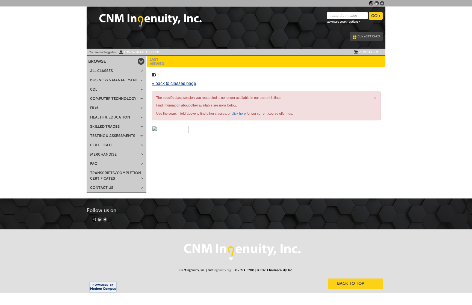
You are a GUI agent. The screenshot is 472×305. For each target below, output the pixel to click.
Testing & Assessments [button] (112, 136)
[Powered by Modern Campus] (103, 286)
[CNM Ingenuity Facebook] (382, 3)
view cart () (369, 52)
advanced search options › (343, 21)
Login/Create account (142, 52)
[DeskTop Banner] (144, 19)
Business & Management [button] (114, 80)
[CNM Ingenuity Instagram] (371, 3)
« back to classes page (174, 83)
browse (97, 61)
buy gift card (369, 36)
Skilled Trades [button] (105, 126)
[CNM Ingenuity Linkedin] (376, 3)
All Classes (116, 70)
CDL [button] (93, 89)
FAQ (116, 163)
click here (239, 114)
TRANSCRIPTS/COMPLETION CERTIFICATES (116, 176)
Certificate (116, 145)
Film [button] (94, 108)
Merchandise (116, 154)
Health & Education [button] (110, 117)
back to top (350, 283)
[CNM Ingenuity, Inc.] (236, 249)
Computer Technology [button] (113, 98)
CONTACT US (116, 187)
